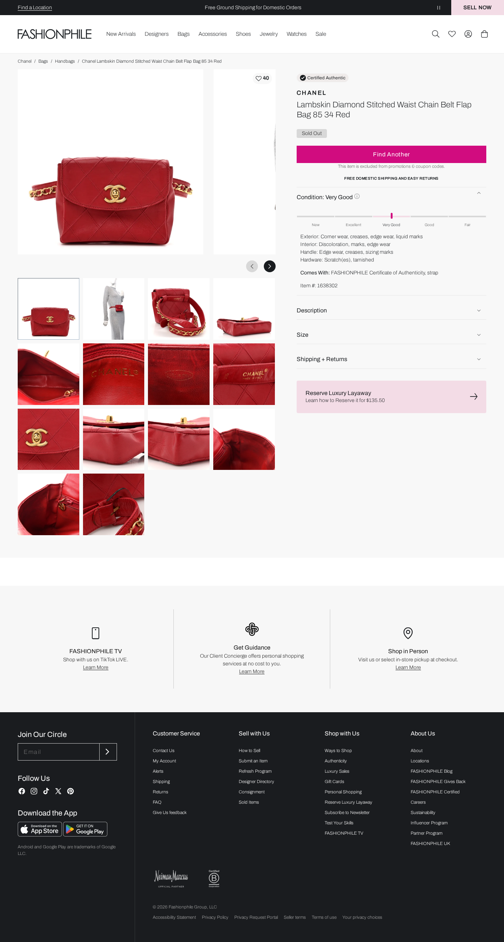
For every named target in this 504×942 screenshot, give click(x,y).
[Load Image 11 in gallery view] (179, 439)
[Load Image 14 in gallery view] (114, 504)
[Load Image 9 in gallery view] (48, 439)
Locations (420, 760)
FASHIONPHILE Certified (435, 791)
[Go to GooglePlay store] (85, 834)
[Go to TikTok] (46, 791)
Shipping (161, 781)
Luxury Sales (337, 771)
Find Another (391, 154)
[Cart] (484, 34)
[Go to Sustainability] (214, 878)
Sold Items (249, 802)
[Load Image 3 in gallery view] (179, 309)
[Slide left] (252, 266)
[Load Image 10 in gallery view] (114, 439)
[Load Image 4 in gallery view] (244, 309)
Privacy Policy (215, 917)
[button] (435, 34)
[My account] (468, 34)
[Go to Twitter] (58, 791)
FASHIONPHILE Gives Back (438, 781)
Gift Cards (334, 781)
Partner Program (426, 833)
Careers (418, 802)
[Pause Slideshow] (438, 7)
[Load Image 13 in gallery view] (48, 504)
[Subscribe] (107, 752)
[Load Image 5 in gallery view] (48, 374)
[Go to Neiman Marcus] (171, 878)
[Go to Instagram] (34, 791)
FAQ (157, 802)
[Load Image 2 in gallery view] (114, 309)
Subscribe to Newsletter (347, 812)
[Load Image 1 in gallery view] (48, 309)
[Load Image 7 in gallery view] (179, 374)
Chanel (24, 61)
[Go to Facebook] (22, 791)
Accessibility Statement (174, 917)
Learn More (95, 667)
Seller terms (295, 917)
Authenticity (336, 760)
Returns (160, 791)
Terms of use (324, 917)
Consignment (252, 791)
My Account (164, 760)
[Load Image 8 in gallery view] (244, 374)
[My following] (452, 34)
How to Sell (249, 750)
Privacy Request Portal (256, 917)
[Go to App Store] (40, 834)
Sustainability (423, 812)
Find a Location (35, 7)
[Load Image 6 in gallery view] (114, 374)
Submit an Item (253, 760)
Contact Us (164, 750)
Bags (43, 61)
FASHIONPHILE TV (344, 833)
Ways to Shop (338, 750)
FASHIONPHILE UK (430, 843)
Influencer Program (429, 822)
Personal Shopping (343, 791)
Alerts (158, 771)
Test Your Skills (339, 822)
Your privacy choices (362, 917)
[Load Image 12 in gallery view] (244, 439)
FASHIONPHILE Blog (431, 771)
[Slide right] (270, 266)
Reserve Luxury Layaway (348, 802)
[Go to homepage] (54, 34)
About (416, 750)
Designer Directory (256, 781)
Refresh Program (255, 771)
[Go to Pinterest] (70, 791)
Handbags (65, 61)
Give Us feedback (170, 812)
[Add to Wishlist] (262, 78)
